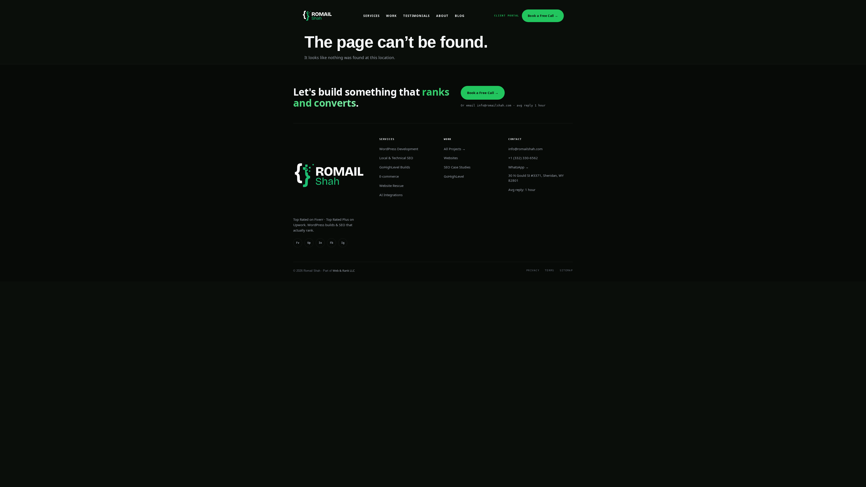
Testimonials (416, 16)
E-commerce (389, 176)
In (320, 242)
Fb (331, 242)
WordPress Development (398, 149)
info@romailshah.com (525, 149)
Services (371, 16)
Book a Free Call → (543, 16)
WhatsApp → (518, 167)
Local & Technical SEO (396, 158)
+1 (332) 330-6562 (523, 158)
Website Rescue (391, 185)
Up (309, 242)
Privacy (532, 270)
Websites (451, 158)
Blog (459, 16)
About (442, 16)
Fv (297, 242)
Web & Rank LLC (344, 271)
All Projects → (454, 149)
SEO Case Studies (457, 167)
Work (391, 16)
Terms (549, 270)
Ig (342, 242)
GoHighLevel (454, 176)
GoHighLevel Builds (394, 167)
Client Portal (506, 15)
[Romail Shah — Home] (318, 16)
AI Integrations (391, 195)
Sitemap (566, 270)
